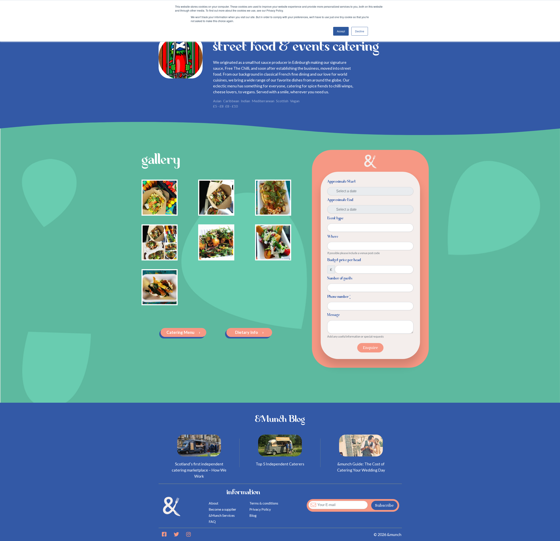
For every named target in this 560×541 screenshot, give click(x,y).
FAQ (212, 521)
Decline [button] (359, 31)
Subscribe (384, 505)
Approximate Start (341, 181)
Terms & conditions (263, 503)
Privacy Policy (260, 509)
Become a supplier (222, 509)
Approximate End (340, 200)
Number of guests (339, 278)
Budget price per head (344, 260)
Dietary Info (249, 332)
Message (333, 315)
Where (332, 236)
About (213, 503)
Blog (253, 515)
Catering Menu (183, 332)
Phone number (338, 297)
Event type (335, 218)
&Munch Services (222, 515)
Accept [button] (341, 31)
